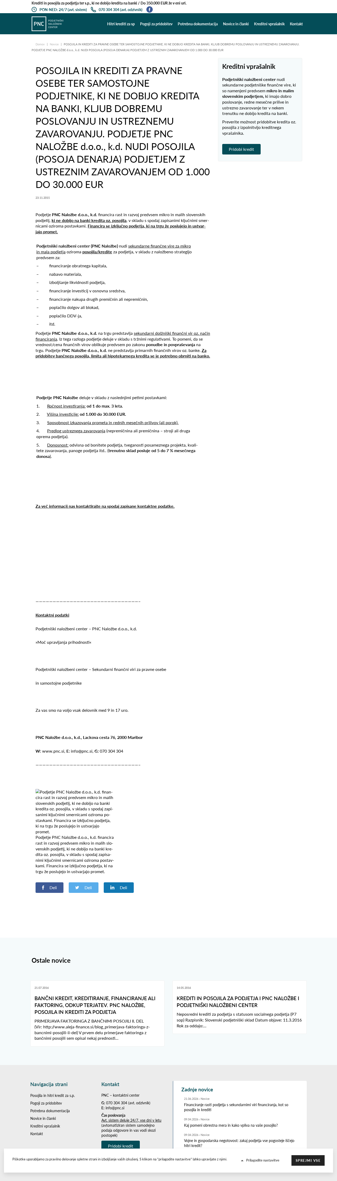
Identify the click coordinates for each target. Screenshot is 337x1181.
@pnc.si (85, 750)
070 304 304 (116, 1103)
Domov (41, 44)
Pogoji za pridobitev (156, 24)
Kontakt (296, 24)
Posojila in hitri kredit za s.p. (52, 1095)
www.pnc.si (53, 750)
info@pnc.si (115, 1108)
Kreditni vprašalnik (269, 24)
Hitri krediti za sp (121, 24)
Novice (55, 44)
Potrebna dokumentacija (198, 24)
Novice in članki (236, 24)
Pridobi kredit (241, 149)
